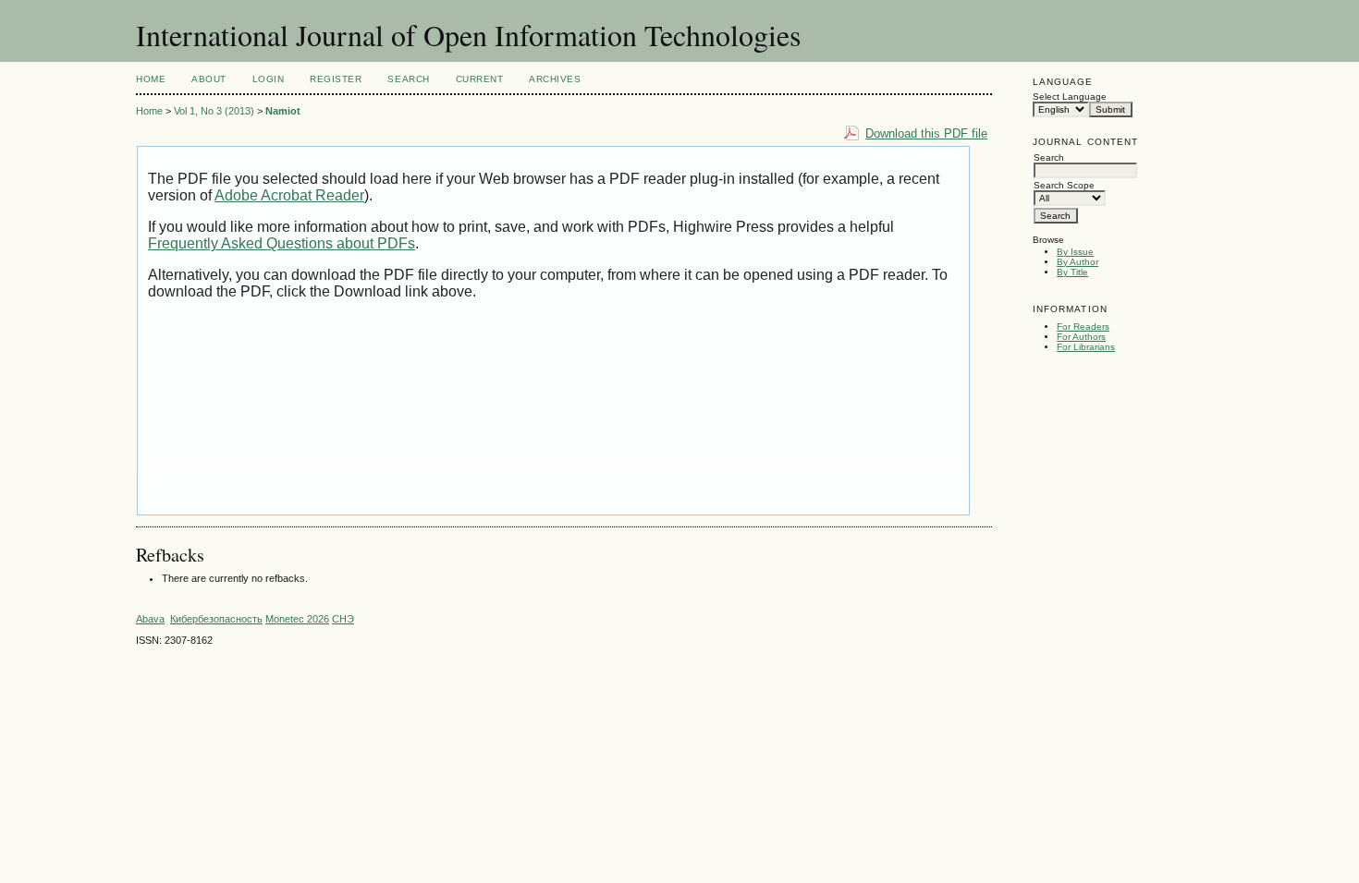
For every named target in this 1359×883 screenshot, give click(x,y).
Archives (555, 79)
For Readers (1083, 326)
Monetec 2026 (297, 618)
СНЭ (343, 618)
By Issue (1075, 252)
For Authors (1081, 337)
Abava (150, 618)
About (208, 79)
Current (480, 79)
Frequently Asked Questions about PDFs (281, 243)
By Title (1072, 272)
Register (335, 79)
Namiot (282, 110)
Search (408, 79)
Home (150, 79)
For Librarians (1086, 347)
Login (268, 79)
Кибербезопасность (216, 618)
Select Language (1070, 96)
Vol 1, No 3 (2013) (214, 110)
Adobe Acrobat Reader (289, 195)
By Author (1077, 262)
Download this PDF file (926, 133)
